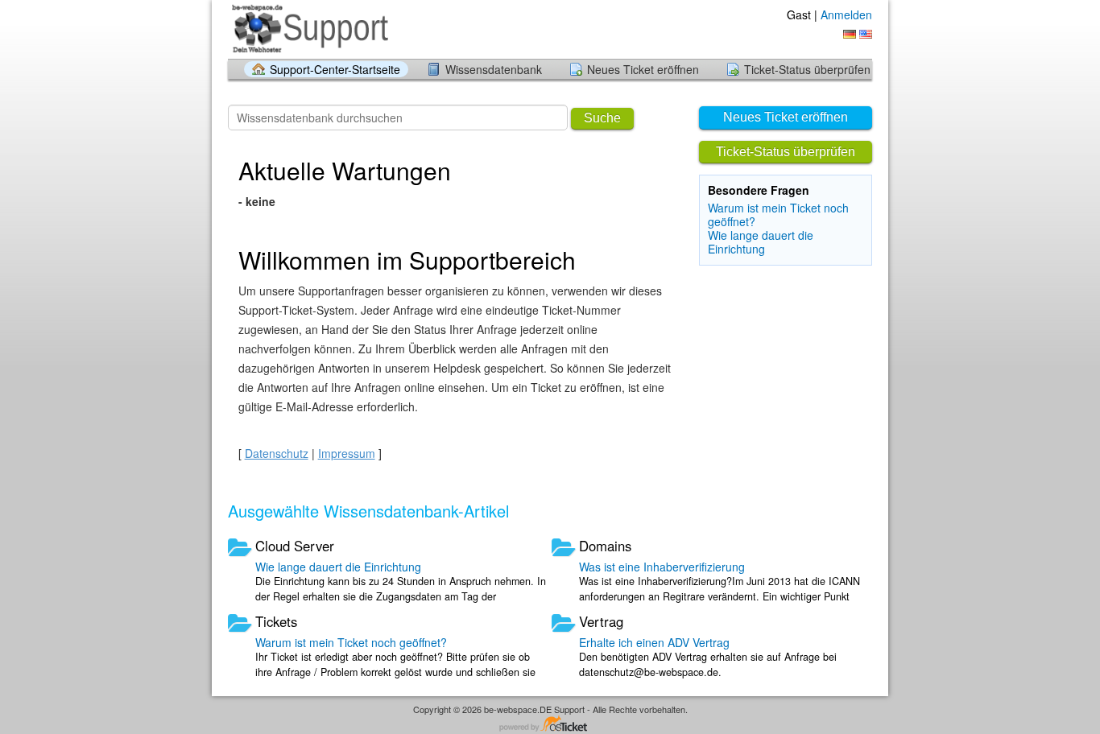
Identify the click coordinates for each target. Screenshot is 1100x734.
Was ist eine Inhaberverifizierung (662, 567)
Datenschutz (276, 453)
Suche (602, 118)
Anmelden (846, 14)
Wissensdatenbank (493, 69)
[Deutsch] (849, 34)
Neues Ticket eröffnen (643, 69)
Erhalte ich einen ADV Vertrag (654, 642)
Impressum (346, 453)
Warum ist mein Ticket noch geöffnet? (778, 214)
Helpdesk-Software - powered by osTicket (550, 724)
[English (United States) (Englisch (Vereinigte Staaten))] (865, 34)
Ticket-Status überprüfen (807, 69)
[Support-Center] (310, 28)
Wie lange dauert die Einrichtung (760, 242)
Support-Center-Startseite (335, 69)
